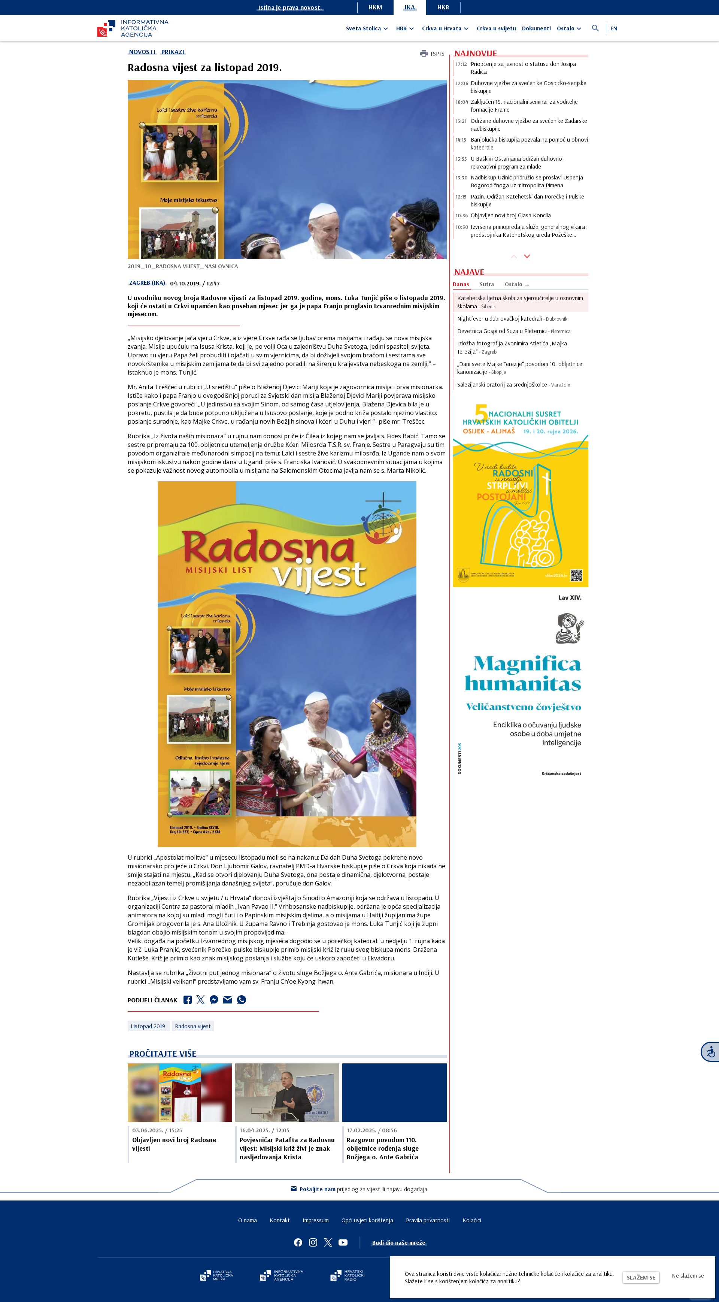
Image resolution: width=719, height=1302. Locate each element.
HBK (401, 28)
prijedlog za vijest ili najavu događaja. (364, 1189)
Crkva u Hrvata (442, 28)
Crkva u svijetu (496, 28)
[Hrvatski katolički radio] (347, 1276)
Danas (461, 284)
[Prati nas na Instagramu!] (313, 1242)
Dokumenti (536, 28)
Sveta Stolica (363, 28)
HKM (375, 7)
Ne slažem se (688, 1275)
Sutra (487, 284)
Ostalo (565, 28)
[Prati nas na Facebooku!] (298, 1242)
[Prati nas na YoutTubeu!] (343, 1242)
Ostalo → (517, 284)
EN (613, 28)
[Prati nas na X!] (328, 1242)
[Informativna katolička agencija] (281, 1276)
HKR (443, 7)
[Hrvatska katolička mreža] (216, 1276)
